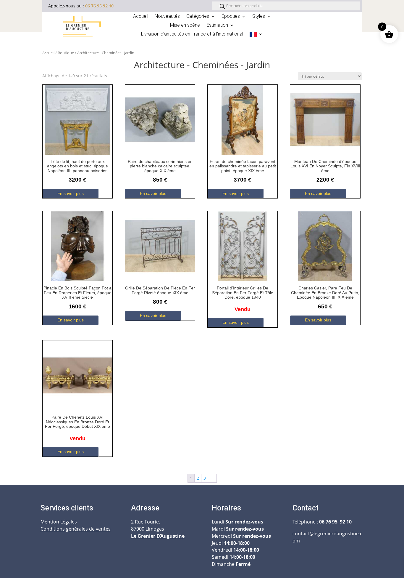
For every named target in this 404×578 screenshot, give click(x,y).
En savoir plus (70, 193)
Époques (231, 16)
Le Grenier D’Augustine (158, 536)
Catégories (197, 16)
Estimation (217, 25)
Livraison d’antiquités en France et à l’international (192, 34)
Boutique (66, 52)
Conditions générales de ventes (76, 529)
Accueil (140, 16)
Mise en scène (185, 25)
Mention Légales (59, 521)
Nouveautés (167, 16)
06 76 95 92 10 (99, 6)
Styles (258, 16)
